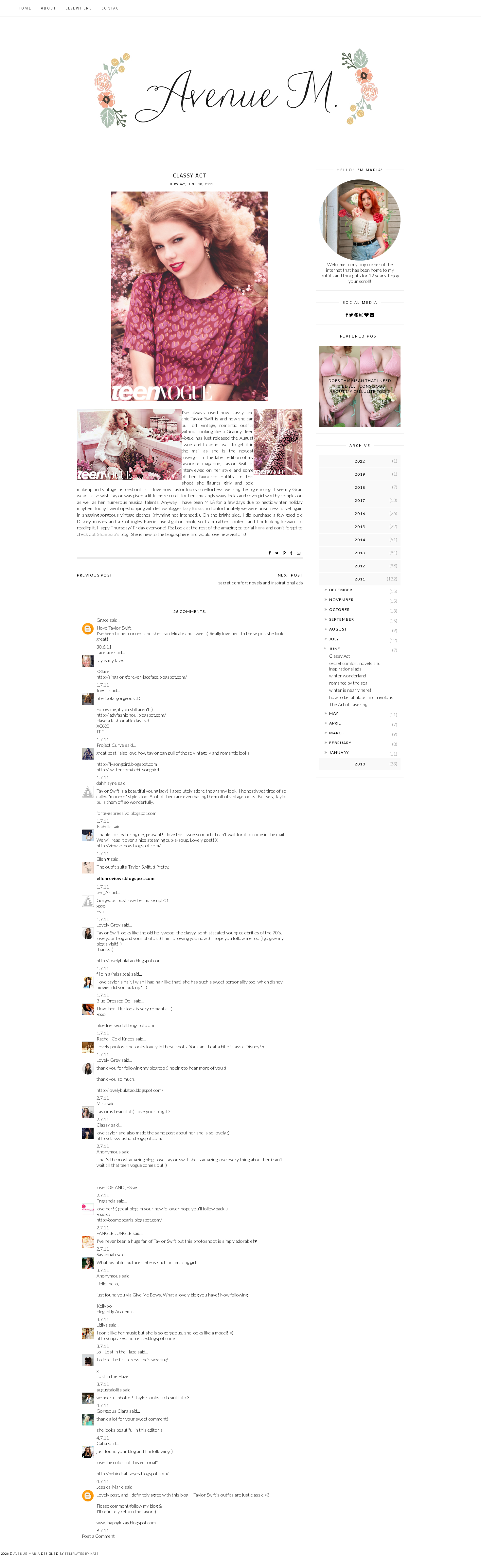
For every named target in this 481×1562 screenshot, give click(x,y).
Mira (101, 1103)
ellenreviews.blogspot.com (125, 878)
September (341, 619)
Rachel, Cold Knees (115, 1038)
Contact (111, 8)
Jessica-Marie (110, 1487)
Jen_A (102, 892)
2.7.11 (103, 1098)
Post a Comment (98, 1536)
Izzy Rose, (193, 508)
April (335, 723)
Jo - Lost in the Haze (116, 1351)
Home (24, 8)
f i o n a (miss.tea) (113, 974)
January (339, 752)
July (334, 638)
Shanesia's (108, 534)
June (334, 648)
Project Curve (110, 745)
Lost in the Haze (112, 1376)
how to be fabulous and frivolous (361, 697)
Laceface (105, 652)
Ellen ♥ (103, 859)
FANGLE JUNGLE (114, 1233)
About (48, 8)
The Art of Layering (348, 704)
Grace (103, 620)
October (339, 609)
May (333, 713)
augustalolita (109, 1389)
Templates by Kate (82, 1553)
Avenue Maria (26, 1553)
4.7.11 (103, 1405)
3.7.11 (103, 1270)
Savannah (106, 1254)
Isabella (104, 826)
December (340, 589)
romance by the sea (348, 683)
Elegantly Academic (115, 1311)
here (260, 527)
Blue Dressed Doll (115, 1000)
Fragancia (106, 1201)
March (337, 732)
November (341, 599)
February (340, 742)
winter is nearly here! (350, 690)
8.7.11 (103, 1530)
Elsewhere (78, 8)
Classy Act (339, 656)
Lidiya (102, 1325)
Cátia (102, 1443)
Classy (103, 1125)
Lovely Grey (108, 925)
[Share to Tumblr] (292, 553)
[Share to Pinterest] (285, 553)
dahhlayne (107, 783)
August (338, 629)
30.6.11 (104, 647)
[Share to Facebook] (270, 553)
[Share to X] (277, 553)
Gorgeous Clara (112, 1411)
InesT (102, 690)
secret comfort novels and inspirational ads (355, 665)
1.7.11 (103, 685)
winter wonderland (347, 675)
